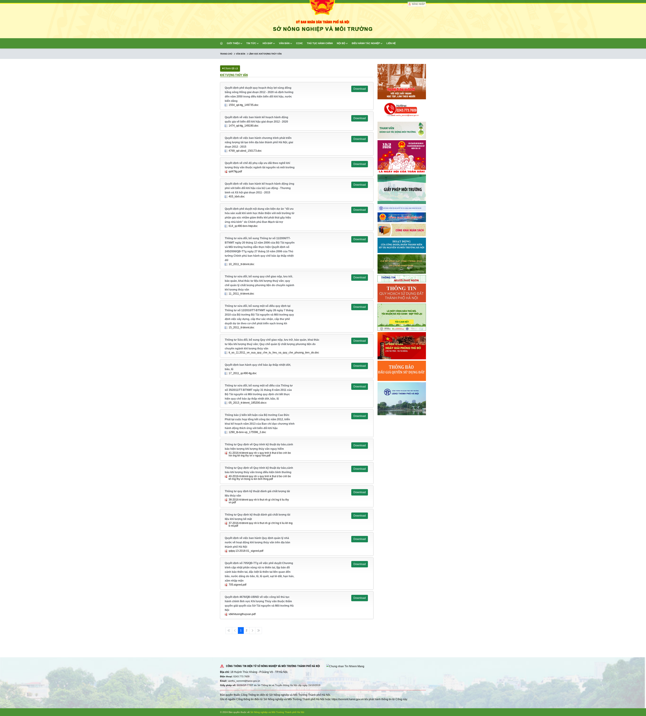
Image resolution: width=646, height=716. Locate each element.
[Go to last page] (258, 630)
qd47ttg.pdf (235, 171)
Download (359, 88)
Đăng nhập (418, 4)
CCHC (299, 43)
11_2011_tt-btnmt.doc (241, 293)
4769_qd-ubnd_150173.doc (245, 150)
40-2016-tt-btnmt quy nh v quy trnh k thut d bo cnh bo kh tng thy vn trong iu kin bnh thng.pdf (260, 477)
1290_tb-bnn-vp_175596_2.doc (247, 432)
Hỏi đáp (267, 43)
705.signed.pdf (237, 584)
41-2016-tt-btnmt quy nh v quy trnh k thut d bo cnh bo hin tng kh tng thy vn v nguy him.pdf (260, 454)
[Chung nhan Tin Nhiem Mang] (345, 666)
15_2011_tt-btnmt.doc (241, 327)
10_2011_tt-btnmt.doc (241, 264)
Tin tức (251, 43)
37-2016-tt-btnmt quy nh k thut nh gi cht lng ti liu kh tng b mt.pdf (261, 524)
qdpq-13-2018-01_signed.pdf (246, 550)
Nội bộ (341, 43)
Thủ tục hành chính (320, 43)
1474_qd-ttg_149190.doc (244, 125)
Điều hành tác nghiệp (366, 43)
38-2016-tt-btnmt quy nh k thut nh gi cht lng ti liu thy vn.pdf (259, 501)
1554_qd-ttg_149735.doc (244, 105)
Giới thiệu (233, 43)
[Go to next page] (252, 630)
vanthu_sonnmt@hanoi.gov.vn (244, 680)
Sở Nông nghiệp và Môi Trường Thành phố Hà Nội (277, 712)
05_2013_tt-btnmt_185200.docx (247, 402)
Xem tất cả (231, 68)
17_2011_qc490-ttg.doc (243, 373)
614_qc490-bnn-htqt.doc (243, 226)
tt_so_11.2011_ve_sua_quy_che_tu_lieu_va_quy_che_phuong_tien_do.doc (274, 352)
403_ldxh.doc (237, 196)
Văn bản (284, 43)
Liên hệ (391, 43)
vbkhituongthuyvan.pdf (242, 614)
